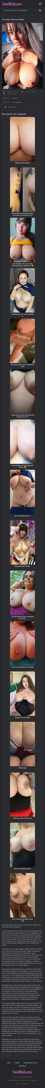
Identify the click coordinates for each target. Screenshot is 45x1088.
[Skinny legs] (22, 744)
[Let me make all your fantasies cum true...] (22, 593)
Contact (17, 1063)
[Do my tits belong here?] (22, 845)
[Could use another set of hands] (22, 643)
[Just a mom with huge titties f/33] (22, 895)
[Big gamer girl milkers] (22, 542)
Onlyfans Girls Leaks (30, 1063)
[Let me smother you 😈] (22, 492)
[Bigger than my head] (22, 693)
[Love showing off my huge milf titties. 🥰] (22, 441)
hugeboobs (15, 98)
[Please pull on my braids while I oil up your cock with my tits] (22, 189)
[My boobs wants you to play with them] (22, 341)
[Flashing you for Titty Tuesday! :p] (22, 290)
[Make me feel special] (22, 139)
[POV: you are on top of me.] (22, 794)
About (9, 1063)
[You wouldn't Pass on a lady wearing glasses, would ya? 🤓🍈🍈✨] (22, 240)
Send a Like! (12, 107)
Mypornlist (22, 1066)
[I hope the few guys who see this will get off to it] (22, 391)
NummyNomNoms (17, 102)
